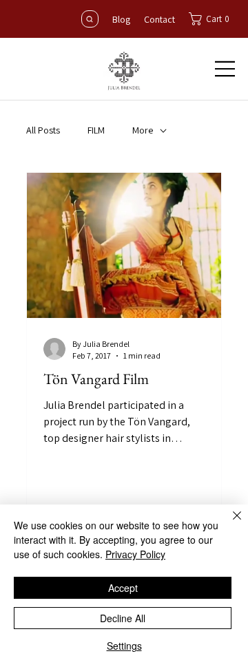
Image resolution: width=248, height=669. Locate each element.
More (142, 130)
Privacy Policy (135, 554)
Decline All (122, 618)
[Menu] (225, 69)
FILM (96, 130)
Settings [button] (124, 645)
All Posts (43, 130)
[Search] (90, 19)
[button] (212, 18)
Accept (123, 588)
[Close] (228, 523)
